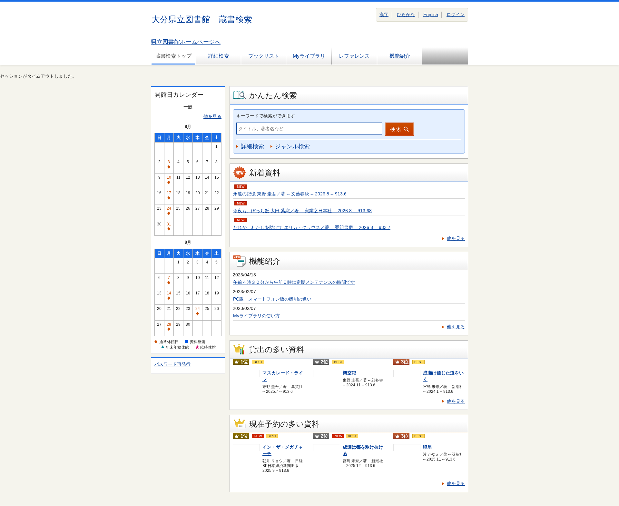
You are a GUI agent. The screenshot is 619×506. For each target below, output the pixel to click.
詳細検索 (218, 56)
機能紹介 (399, 56)
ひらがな (406, 14)
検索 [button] (396, 129)
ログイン (456, 14)
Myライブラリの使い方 (256, 315)
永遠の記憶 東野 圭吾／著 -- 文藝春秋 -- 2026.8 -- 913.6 (290, 193)
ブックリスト (263, 56)
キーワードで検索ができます (265, 115)
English (430, 14)
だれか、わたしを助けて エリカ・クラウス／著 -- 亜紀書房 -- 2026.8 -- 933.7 (311, 227)
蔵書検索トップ (173, 56)
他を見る (212, 116)
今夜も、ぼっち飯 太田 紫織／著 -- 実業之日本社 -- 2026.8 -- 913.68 (302, 210)
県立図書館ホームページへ (186, 42)
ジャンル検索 (292, 146)
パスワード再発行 (172, 364)
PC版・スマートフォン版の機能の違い (272, 299)
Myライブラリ (309, 56)
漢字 (383, 14)
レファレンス (354, 56)
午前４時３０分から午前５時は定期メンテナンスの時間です (294, 282)
